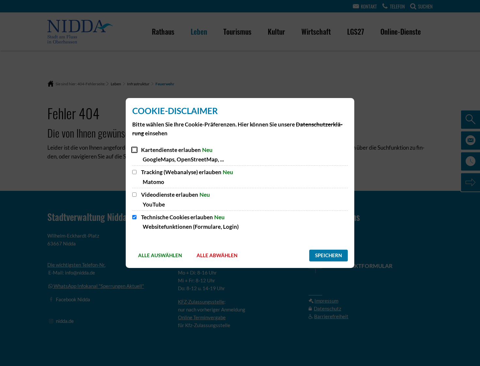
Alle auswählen (160, 255)
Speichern (328, 255)
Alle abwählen (217, 255)
